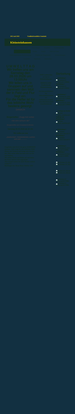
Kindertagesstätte (59, 48)
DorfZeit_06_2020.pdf (64, 170)
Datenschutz (48, 59)
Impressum (37, 59)
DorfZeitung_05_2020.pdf (65, 162)
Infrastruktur (24, 48)
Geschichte (26, 59)
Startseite (13, 48)
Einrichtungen (36, 48)
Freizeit (43, 51)
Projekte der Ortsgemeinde (43, 55)
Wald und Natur (54, 51)
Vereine (35, 51)
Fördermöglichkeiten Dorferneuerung (20, 55)
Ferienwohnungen (60, 55)
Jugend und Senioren (22, 51)
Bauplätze (47, 48)
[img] (60, 11)
